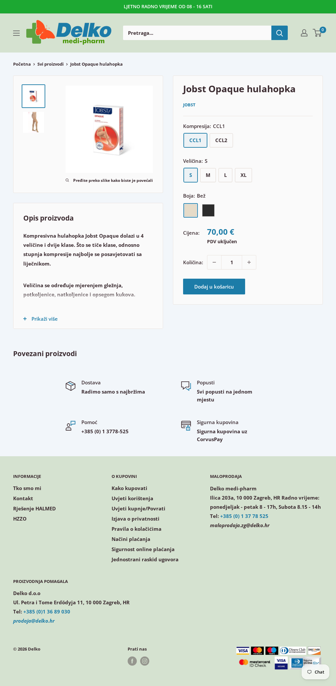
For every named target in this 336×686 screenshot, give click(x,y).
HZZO (20, 518)
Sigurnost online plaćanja (143, 549)
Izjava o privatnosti (135, 518)
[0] (317, 33)
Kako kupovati (129, 488)
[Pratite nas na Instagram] (144, 661)
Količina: (193, 262)
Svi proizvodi (50, 64)
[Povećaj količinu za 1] (249, 262)
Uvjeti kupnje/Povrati (138, 508)
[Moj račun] (304, 32)
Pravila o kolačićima (136, 528)
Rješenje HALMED (34, 508)
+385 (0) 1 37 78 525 (244, 516)
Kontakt (23, 498)
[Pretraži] (279, 33)
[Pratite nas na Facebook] (132, 661)
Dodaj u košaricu (214, 286)
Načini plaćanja (131, 539)
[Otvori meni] (16, 33)
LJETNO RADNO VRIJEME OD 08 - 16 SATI (168, 6)
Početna (22, 64)
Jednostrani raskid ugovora (145, 559)
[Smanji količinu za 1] (214, 262)
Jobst (189, 105)
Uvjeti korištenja (132, 498)
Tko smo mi (27, 488)
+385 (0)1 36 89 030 (46, 611)
